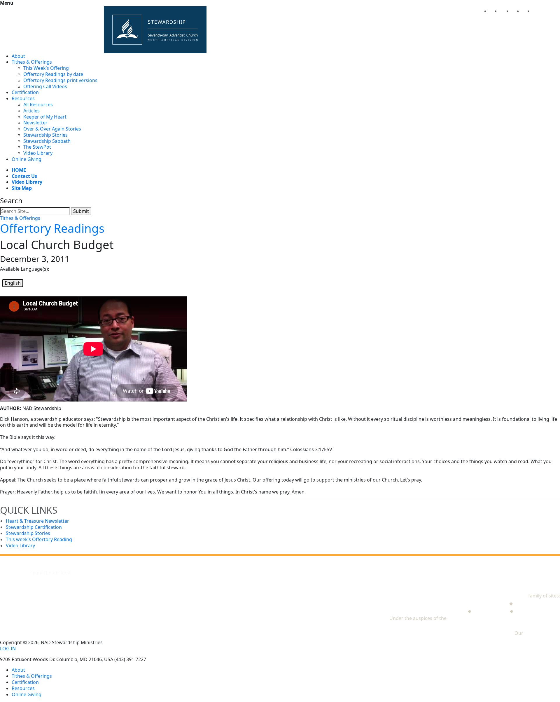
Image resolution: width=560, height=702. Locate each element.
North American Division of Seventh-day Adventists (504, 618)
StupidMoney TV (491, 611)
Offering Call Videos (45, 86)
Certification (25, 92)
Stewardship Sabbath (47, 141)
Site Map (22, 188)
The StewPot (37, 147)
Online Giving (26, 159)
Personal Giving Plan (537, 611)
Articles (31, 110)
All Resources (38, 104)
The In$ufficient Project (441, 611)
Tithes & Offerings (32, 62)
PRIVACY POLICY (542, 633)
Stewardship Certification (34, 527)
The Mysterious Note (537, 603)
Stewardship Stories (45, 135)
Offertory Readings (52, 228)
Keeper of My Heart (44, 117)
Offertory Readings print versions (60, 80)
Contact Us (24, 176)
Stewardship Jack (489, 603)
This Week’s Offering (46, 68)
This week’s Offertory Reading (39, 539)
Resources (23, 98)
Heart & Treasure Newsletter (37, 521)
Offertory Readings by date (53, 74)
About (18, 56)
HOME (19, 170)
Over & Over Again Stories (52, 129)
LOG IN (8, 649)
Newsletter (35, 122)
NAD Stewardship (507, 595)
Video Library (37, 153)
